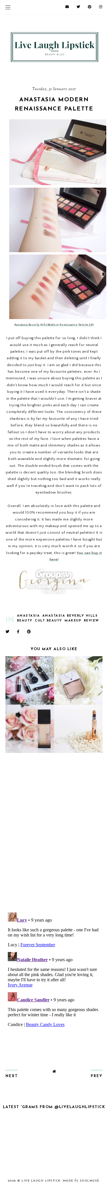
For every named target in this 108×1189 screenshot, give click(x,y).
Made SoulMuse (81, 1180)
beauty (25, 620)
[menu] (7, 7)
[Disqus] (54, 833)
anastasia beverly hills (70, 615)
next (11, 1076)
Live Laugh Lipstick (41, 1180)
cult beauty (48, 620)
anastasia (28, 615)
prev (97, 1076)
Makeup (73, 620)
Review (91, 620)
